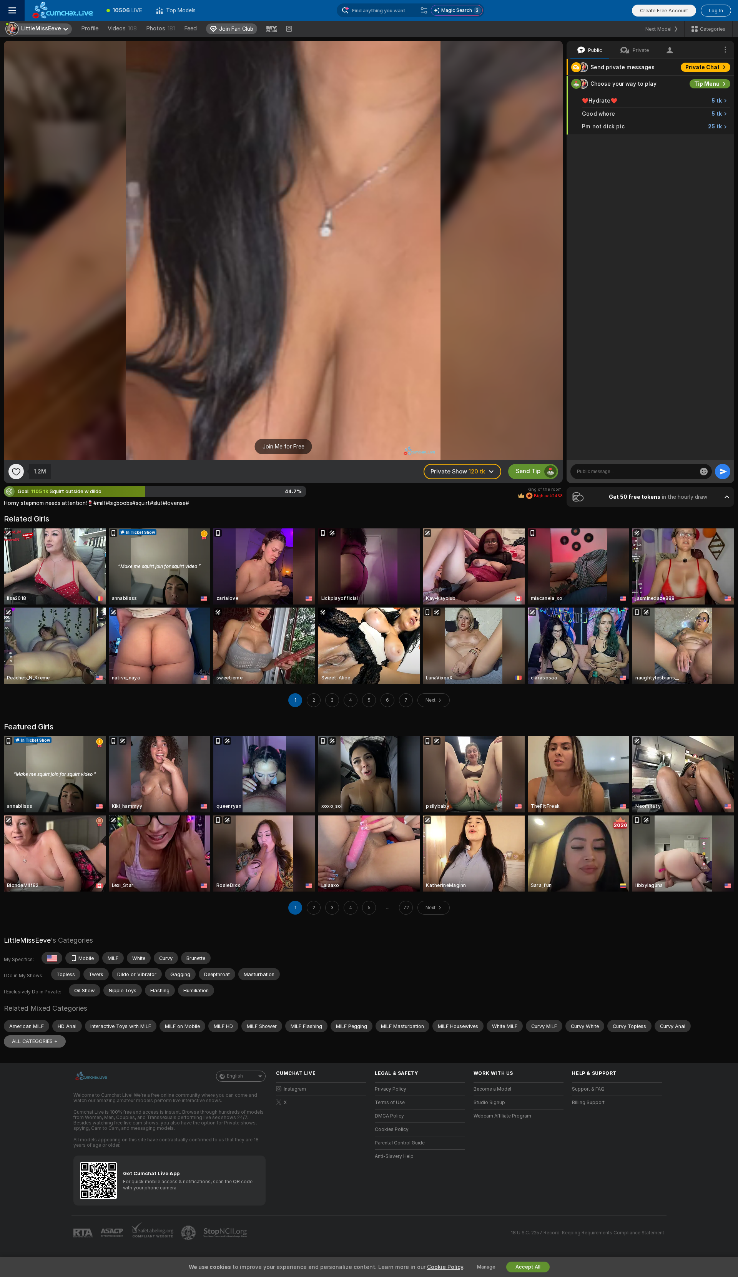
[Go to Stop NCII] (226, 1232)
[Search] (424, 10)
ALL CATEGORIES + (35, 1041)
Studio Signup (489, 1102)
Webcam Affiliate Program (502, 1116)
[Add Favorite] (16, 471)
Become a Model (492, 1089)
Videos (122, 28)
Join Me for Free (283, 446)
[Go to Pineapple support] (189, 1233)
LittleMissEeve (27, 940)
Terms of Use (390, 1102)
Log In (716, 10)
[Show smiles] (703, 471)
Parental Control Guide (400, 1143)
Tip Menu (707, 84)
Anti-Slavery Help (394, 1156)
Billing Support (588, 1102)
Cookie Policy (445, 1267)
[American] (52, 958)
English (235, 1076)
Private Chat (702, 67)
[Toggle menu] (12, 10)
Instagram (295, 1089)
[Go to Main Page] (62, 10)
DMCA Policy (389, 1116)
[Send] (722, 471)
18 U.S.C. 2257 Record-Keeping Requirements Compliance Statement (587, 1232)
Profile (89, 28)
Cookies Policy (392, 1129)
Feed (190, 28)
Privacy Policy (390, 1089)
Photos (160, 28)
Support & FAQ (588, 1089)
